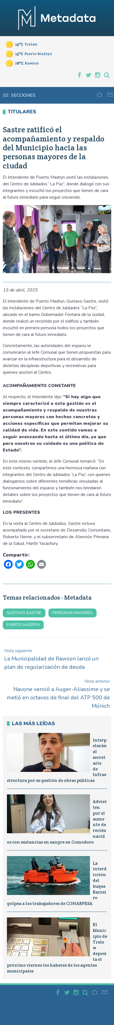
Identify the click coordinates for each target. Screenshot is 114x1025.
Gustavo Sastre (24, 612)
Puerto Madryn (23, 624)
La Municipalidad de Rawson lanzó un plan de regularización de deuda (51, 659)
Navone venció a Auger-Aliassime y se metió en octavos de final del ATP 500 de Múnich (58, 694)
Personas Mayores (72, 612)
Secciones (23, 95)
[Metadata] (57, 18)
